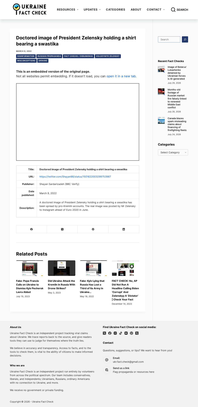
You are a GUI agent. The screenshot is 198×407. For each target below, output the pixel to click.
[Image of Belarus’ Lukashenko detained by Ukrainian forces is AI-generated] (161, 69)
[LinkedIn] (123, 229)
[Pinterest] (93, 229)
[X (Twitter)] (62, 229)
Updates (90, 9)
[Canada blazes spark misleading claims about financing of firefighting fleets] (161, 120)
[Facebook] (31, 229)
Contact (154, 9)
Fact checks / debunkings (78, 56)
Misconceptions (26, 60)
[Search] (185, 39)
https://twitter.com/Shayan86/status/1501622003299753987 (75, 176)
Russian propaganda (49, 56)
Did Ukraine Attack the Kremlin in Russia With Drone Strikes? (61, 284)
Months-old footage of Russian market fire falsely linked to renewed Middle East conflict (177, 98)
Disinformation (25, 56)
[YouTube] (126, 333)
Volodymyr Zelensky (108, 56)
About (136, 9)
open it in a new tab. (122, 76)
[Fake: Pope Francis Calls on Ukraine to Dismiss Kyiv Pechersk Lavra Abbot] (29, 268)
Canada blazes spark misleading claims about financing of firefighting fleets (177, 124)
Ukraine (43, 60)
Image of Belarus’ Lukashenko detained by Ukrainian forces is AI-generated (177, 73)
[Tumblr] (136, 333)
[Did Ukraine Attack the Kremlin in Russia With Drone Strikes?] (61, 268)
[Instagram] (115, 333)
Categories (115, 9)
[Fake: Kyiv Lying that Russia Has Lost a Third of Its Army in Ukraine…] (93, 268)
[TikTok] (120, 333)
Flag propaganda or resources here (133, 371)
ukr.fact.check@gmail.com (128, 361)
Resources (66, 9)
